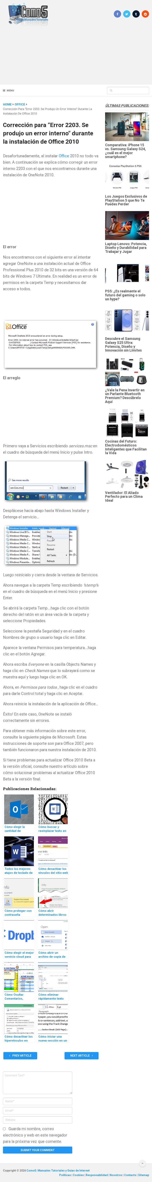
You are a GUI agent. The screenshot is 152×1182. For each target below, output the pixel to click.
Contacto (130, 1175)
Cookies (79, 1175)
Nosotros (116, 1175)
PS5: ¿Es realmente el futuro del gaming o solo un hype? (125, 295)
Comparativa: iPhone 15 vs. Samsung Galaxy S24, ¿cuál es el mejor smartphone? (125, 151)
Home (7, 104)
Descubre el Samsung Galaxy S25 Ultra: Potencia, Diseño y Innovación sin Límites (123, 344)
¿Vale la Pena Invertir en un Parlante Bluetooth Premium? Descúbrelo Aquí (124, 396)
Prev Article (21, 1055)
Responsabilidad (97, 1175)
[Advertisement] (76, 55)
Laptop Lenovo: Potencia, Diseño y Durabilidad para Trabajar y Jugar (126, 248)
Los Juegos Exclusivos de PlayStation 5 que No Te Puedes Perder (126, 200)
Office (20, 104)
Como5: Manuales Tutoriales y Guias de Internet (58, 1170)
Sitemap (143, 1175)
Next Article (80, 1055)
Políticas (65, 1175)
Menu (10, 90)
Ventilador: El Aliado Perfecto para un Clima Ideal (124, 497)
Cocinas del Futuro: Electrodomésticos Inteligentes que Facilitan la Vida (126, 447)
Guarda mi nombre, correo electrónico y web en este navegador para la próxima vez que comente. (35, 1135)
